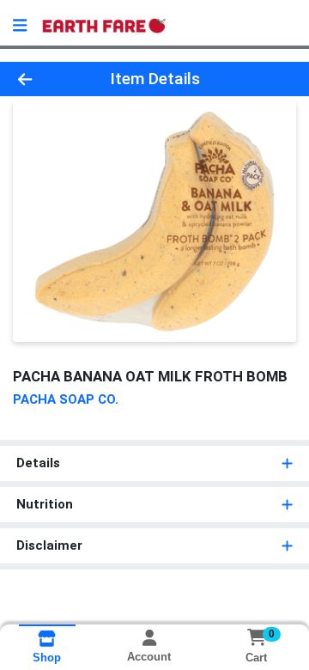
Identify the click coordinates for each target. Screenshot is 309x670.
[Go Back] (48, 79)
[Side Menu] (20, 26)
